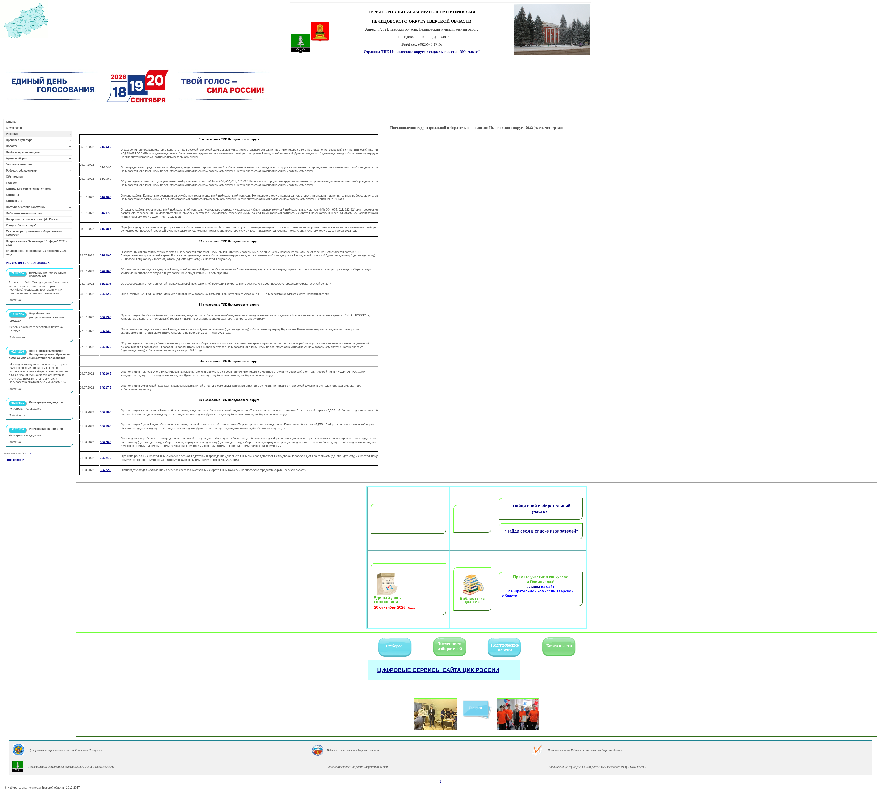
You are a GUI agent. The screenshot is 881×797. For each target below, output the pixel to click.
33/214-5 (105, 331)
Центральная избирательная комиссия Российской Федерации (65, 750)
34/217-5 (105, 387)
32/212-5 (105, 294)
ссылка (534, 587)
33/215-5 (105, 347)
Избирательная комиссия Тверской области (353, 750)
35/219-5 (105, 426)
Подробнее (15, 299)
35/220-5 (105, 442)
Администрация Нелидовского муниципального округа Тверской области (71, 766)
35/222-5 (105, 470)
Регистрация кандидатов (46, 402)
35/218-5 (105, 412)
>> (30, 453)
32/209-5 (105, 255)
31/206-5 (105, 197)
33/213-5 (105, 317)
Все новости (15, 459)
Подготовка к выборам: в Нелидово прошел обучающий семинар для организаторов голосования (39, 354)
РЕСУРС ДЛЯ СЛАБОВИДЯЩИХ (28, 262)
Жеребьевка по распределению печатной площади (36, 317)
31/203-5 (105, 147)
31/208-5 (105, 228)
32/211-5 (105, 283)
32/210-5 (105, 271)
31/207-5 (105, 213)
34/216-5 (105, 373)
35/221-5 (105, 458)
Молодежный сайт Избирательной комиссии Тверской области (585, 750)
